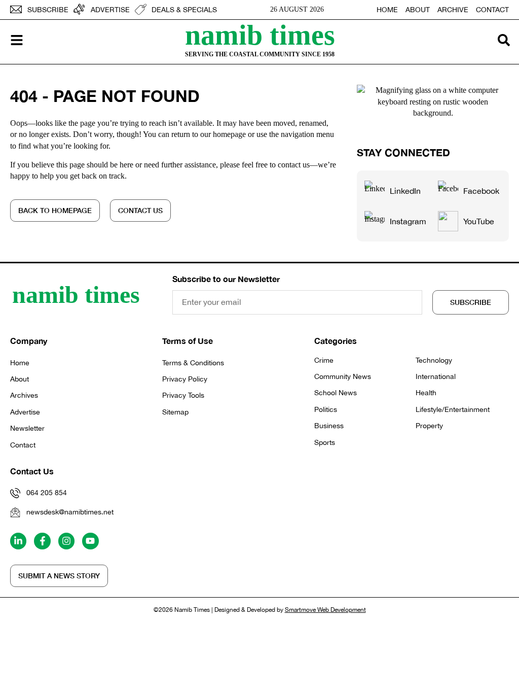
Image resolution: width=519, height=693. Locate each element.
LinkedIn (405, 190)
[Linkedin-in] (18, 541)
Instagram (408, 221)
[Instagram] (66, 541)
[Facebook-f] (42, 541)
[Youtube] (90, 541)
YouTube (478, 221)
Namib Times (260, 35)
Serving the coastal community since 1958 (260, 54)
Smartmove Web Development (325, 609)
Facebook (481, 190)
